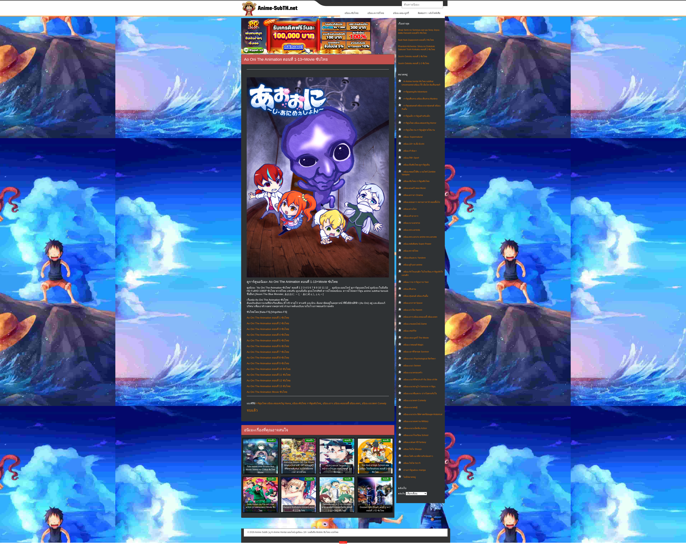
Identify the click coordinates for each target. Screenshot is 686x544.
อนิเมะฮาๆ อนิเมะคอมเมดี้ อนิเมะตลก (420, 317)
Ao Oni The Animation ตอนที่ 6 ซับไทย (268, 346)
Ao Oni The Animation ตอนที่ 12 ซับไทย (268, 380)
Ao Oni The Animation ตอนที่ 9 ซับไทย (268, 363)
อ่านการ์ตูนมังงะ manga (414, 470)
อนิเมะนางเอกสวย (411, 223)
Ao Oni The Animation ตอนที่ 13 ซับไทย (268, 386)
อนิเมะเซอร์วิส (409, 331)
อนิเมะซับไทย (352, 13)
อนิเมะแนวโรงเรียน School (415, 435)
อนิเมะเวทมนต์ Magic (413, 345)
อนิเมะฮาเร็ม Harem (412, 310)
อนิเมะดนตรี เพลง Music (414, 188)
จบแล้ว (252, 410)
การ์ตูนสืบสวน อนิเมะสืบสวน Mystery (420, 98)
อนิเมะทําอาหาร (410, 216)
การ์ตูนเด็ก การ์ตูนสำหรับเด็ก (416, 116)
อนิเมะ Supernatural (412, 137)
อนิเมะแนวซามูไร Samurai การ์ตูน (419, 386)
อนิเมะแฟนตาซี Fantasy (414, 442)
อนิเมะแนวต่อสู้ (410, 407)
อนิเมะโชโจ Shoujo (412, 449)
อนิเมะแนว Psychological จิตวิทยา (419, 358)
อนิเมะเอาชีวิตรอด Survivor (416, 351)
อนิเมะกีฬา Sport (411, 158)
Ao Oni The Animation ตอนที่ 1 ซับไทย (268, 317)
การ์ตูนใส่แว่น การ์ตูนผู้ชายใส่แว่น (419, 130)
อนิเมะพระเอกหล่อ (411, 230)
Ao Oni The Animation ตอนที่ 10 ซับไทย (268, 369)
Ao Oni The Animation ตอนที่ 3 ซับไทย (268, 329)
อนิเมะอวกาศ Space (412, 303)
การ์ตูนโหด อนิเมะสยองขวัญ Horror (419, 123)
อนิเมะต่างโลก (410, 209)
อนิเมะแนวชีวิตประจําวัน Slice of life (420, 379)
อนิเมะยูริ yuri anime (412, 265)
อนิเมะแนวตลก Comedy (414, 400)
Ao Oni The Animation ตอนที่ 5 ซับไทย (268, 340)
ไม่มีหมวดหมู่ (409, 477)
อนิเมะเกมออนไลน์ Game (415, 324)
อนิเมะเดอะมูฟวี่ (401, 13)
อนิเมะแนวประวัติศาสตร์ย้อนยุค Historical (422, 414)
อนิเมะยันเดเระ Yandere (414, 258)
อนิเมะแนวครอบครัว (412, 372)
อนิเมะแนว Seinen (412, 365)
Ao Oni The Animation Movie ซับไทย (267, 391)
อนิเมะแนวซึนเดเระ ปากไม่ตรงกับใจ (420, 393)
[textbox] (422, 4)
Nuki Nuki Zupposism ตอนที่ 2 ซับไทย (416, 40)
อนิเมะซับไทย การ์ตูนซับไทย (416, 181)
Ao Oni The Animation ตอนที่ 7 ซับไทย (268, 351)
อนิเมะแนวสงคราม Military (415, 421)
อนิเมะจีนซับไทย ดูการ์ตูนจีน (416, 165)
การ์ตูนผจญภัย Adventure (415, 92)
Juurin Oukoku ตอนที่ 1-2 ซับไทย (413, 63)
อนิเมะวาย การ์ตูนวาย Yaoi (416, 282)
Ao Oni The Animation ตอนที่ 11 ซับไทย (268, 374)
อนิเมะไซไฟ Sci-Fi (412, 463)
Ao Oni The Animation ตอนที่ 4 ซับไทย (268, 334)
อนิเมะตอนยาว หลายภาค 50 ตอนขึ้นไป (421, 202)
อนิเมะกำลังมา (410, 151)
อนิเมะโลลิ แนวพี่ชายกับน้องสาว (418, 456)
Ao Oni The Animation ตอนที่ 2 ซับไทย (268, 323)
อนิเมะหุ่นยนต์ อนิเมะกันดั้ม (415, 296)
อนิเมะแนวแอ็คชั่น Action (415, 428)
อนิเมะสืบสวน (409, 289)
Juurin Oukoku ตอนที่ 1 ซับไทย (412, 56)
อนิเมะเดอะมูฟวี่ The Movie (416, 338)
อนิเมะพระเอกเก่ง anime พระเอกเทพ (420, 237)
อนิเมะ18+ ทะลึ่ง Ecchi (413, 144)
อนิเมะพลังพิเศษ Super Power (417, 244)
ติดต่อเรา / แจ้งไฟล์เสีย (429, 13)
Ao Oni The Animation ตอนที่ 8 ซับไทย (268, 357)
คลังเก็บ (401, 493)
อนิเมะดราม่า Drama (413, 195)
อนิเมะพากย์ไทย (375, 13)
